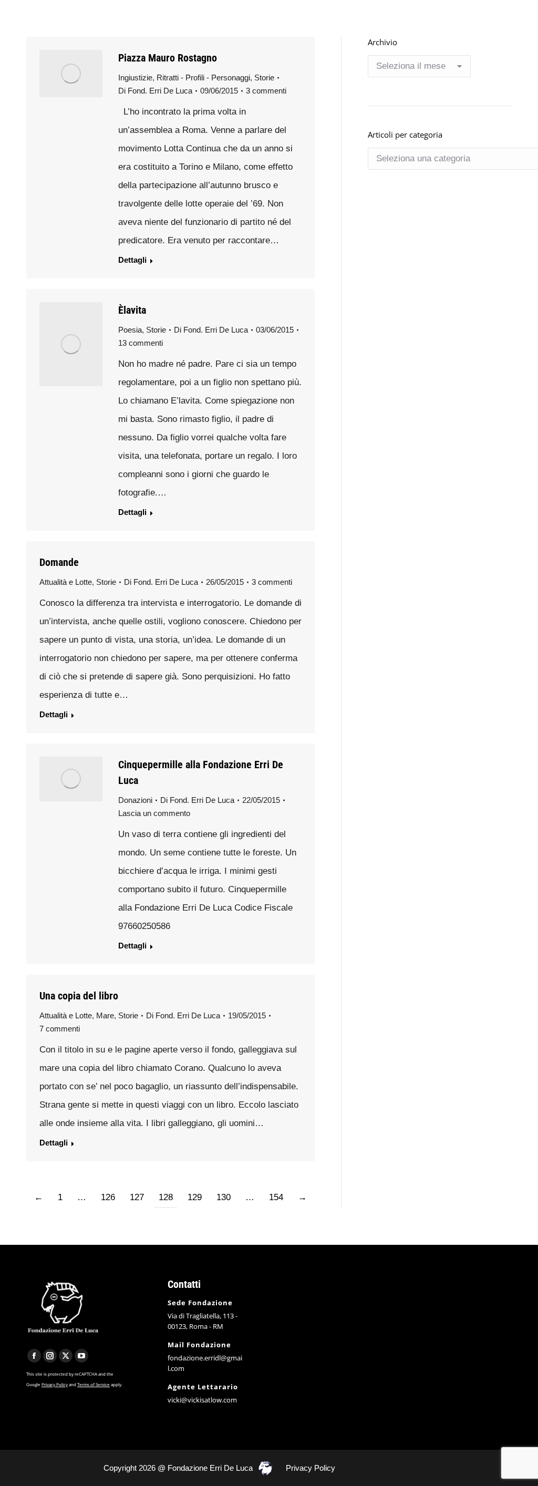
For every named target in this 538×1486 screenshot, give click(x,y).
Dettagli (132, 259)
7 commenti (59, 1028)
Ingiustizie (135, 77)
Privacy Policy (55, 1384)
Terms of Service (93, 1384)
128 (166, 1197)
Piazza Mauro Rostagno (167, 57)
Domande (59, 562)
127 (137, 1197)
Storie (264, 77)
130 (223, 1197)
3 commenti (266, 90)
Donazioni (135, 800)
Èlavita (132, 310)
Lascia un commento (154, 813)
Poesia (130, 329)
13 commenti (140, 342)
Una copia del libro (78, 995)
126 (108, 1197)
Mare (105, 1015)
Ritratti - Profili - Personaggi (203, 77)
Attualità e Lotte (65, 581)
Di (155, 90)
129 (195, 1197)
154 (276, 1197)
